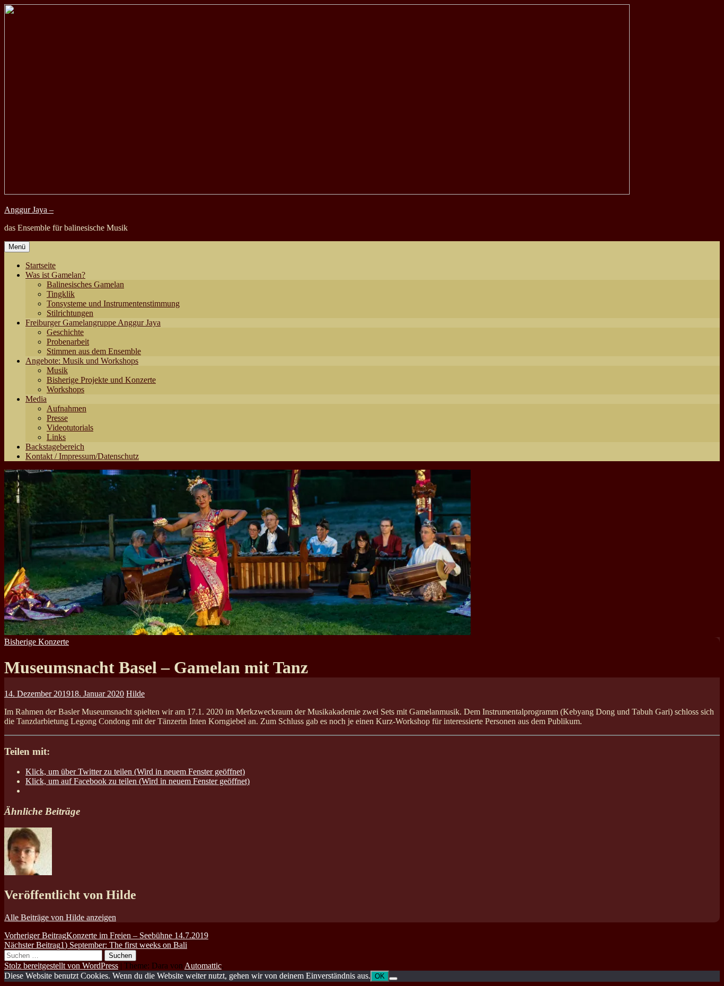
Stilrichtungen (70, 313)
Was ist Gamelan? (55, 274)
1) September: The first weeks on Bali (95, 944)
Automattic (203, 965)
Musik (57, 370)
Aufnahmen (66, 408)
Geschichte (65, 332)
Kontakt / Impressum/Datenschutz (82, 456)
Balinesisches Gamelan (85, 284)
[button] (237, 552)
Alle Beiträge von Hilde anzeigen (60, 917)
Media (36, 398)
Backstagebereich (54, 446)
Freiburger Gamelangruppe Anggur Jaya (93, 322)
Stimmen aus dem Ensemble (94, 351)
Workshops (65, 389)
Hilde (135, 693)
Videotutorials (70, 427)
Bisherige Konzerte (36, 641)
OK (380, 976)
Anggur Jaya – (29, 209)
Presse (57, 417)
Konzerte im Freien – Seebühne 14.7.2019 (106, 935)
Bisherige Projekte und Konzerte (101, 379)
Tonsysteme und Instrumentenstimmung (113, 303)
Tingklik (61, 293)
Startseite (40, 265)
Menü (16, 247)
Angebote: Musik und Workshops (81, 360)
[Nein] (393, 978)
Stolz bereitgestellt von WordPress (61, 965)
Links (56, 437)
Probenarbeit (68, 341)
